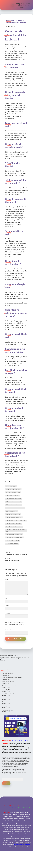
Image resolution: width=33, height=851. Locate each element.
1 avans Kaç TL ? (6, 689)
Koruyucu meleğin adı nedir (12, 540)
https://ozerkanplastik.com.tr (8, 658)
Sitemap (2, 660)
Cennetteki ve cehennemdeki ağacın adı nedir (15, 530)
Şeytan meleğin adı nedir (12, 543)
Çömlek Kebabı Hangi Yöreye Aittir (16, 554)
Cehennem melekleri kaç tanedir (13, 498)
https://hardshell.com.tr (23, 658)
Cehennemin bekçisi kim (11, 511)
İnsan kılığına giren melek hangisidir (14, 537)
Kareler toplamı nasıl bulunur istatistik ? (11, 706)
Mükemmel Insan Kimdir (12, 560)
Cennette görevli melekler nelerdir (14, 526)
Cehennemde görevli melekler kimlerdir (15, 508)
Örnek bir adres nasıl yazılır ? (8, 702)
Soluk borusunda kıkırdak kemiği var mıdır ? (12, 677)
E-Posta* (7, 605)
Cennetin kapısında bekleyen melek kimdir (16, 520)
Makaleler (12, 482)
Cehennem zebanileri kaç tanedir (13, 501)
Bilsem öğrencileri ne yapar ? (8, 685)
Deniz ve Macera (22, 3)
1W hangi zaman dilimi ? (7, 698)
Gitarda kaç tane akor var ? (8, 681)
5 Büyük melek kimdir (11, 486)
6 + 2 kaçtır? (8, 629)
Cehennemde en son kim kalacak (13, 505)
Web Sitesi (7, 613)
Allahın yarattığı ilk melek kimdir (13, 489)
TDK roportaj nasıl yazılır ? (8, 710)
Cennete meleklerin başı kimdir (13, 514)
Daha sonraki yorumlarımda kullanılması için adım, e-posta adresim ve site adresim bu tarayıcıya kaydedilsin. (15, 624)
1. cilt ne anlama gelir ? (7, 673)
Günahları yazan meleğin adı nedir (14, 534)
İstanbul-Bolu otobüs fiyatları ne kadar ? (11, 694)
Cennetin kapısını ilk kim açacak (13, 523)
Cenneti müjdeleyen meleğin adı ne (14, 517)
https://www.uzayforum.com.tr (8, 655)
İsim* (6, 598)
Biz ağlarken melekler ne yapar (13, 492)
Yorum (6, 579)
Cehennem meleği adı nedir (12, 495)
